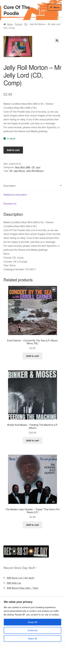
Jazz (38, 167)
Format (18, 24)
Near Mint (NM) (22, 167)
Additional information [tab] (15, 194)
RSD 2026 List (14, 582)
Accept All (32, 622)
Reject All (32, 638)
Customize (33, 630)
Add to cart (13, 150)
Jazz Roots (19, 170)
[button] (57, 40)
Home (10, 24)
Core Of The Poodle (16, 10)
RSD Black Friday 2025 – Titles (22, 587)
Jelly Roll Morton (35, 170)
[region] (32, 621)
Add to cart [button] (32, 356)
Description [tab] (9, 185)
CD (25, 24)
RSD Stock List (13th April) (20, 577)
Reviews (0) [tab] (9, 203)
